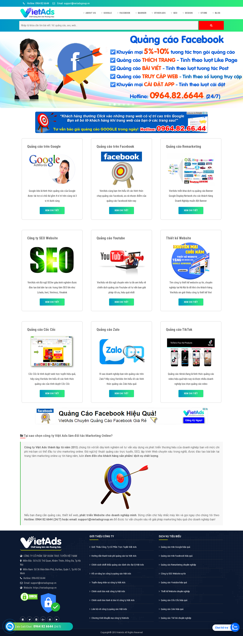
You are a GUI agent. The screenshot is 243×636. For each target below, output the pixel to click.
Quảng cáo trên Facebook (115, 146)
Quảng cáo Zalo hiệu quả (172, 609)
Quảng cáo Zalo (108, 329)
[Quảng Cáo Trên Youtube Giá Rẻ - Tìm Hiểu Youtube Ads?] (121, 260)
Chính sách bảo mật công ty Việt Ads (108, 591)
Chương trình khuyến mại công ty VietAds (110, 618)
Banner (142, 13)
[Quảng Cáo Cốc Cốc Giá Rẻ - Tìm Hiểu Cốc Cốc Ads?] (52, 352)
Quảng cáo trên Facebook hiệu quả (176, 556)
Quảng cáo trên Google (44, 146)
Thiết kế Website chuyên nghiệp (175, 591)
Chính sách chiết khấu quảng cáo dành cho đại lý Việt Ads (117, 564)
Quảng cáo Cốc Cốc (41, 329)
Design (189, 13)
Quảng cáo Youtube (111, 238)
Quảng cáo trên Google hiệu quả (175, 547)
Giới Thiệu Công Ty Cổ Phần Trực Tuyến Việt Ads (114, 547)
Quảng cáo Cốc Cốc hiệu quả (174, 600)
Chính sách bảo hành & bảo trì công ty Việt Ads (112, 600)
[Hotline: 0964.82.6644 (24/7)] (9, 626)
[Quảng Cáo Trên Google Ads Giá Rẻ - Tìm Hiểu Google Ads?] (52, 169)
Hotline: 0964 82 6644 (38, 3)
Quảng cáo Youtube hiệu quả (174, 582)
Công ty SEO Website (42, 238)
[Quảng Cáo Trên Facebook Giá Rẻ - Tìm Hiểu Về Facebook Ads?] (121, 169)
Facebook (125, 13)
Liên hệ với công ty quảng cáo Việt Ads (109, 609)
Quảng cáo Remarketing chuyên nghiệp (178, 564)
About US (91, 13)
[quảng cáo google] (121, 122)
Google (108, 13)
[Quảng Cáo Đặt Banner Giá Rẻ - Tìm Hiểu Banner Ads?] (191, 169)
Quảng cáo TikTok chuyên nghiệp (176, 618)
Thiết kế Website (178, 238)
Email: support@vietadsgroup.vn (73, 3)
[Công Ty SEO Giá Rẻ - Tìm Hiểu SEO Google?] (52, 260)
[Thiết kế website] (191, 260)
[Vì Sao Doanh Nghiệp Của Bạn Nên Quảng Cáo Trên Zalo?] (122, 352)
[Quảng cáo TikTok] (191, 352)
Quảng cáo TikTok (179, 329)
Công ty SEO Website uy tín (173, 573)
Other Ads (159, 13)
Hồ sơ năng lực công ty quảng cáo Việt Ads (111, 573)
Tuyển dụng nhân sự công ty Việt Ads (108, 582)
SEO (175, 13)
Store (203, 13)
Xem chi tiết (52, 210)
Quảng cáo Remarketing (183, 146)
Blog (217, 13)
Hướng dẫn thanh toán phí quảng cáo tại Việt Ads (113, 556)
